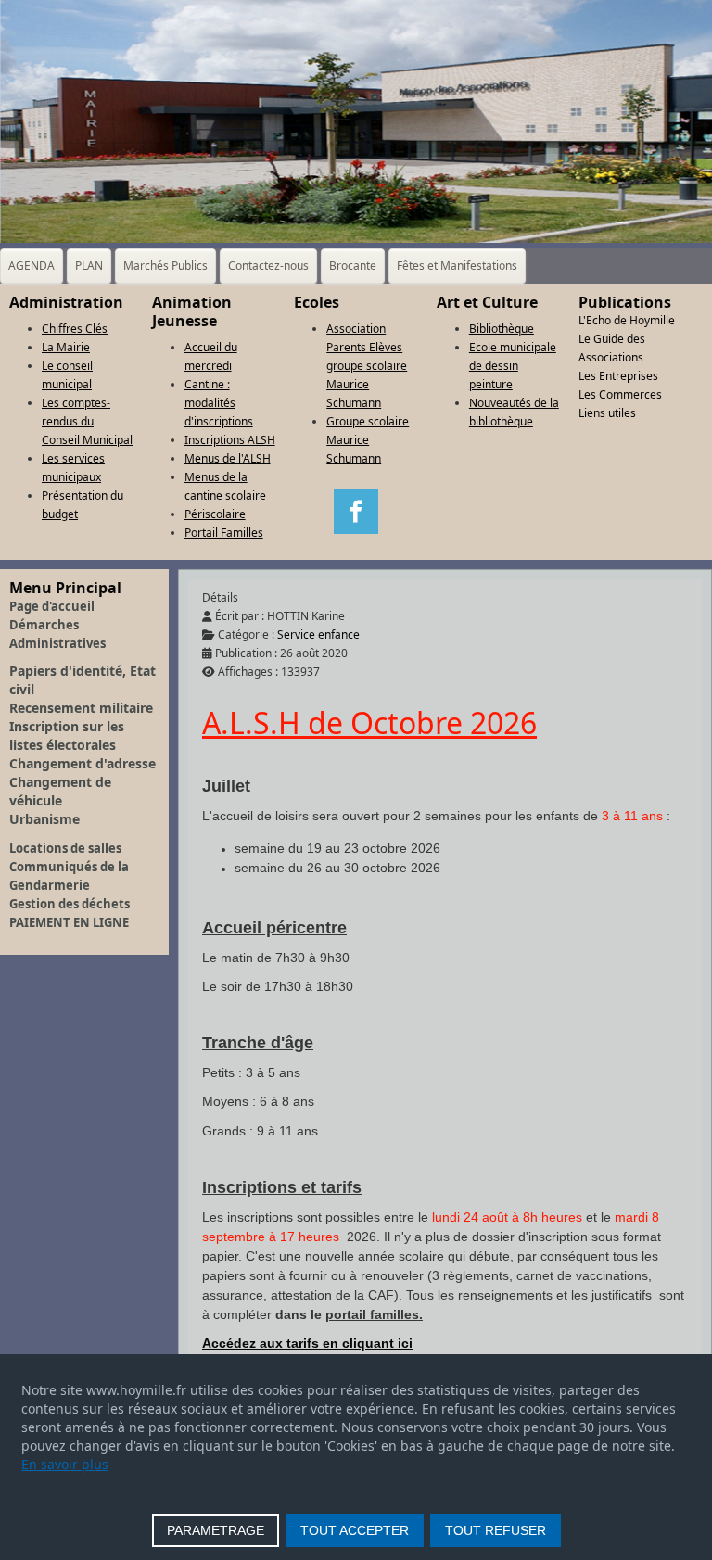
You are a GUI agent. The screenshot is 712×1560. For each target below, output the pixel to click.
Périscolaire (215, 514)
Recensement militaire (81, 708)
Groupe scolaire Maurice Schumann (367, 439)
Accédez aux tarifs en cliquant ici (307, 1343)
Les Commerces (620, 394)
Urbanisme (44, 819)
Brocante (352, 265)
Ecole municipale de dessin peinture (512, 365)
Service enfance (318, 634)
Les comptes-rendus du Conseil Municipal (87, 421)
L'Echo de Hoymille (626, 320)
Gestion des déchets (69, 903)
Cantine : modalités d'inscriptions (218, 402)
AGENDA (31, 265)
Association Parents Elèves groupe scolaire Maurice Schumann (366, 366)
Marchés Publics (165, 265)
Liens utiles (607, 413)
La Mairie (66, 347)
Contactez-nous (268, 265)
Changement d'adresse (82, 763)
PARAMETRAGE (215, 1530)
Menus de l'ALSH (227, 458)
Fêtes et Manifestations (457, 265)
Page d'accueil (52, 606)
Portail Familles (223, 532)
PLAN (89, 265)
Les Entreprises (618, 376)
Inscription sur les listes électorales (66, 735)
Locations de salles (65, 848)
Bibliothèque (501, 328)
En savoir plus (64, 1464)
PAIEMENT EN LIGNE (69, 922)
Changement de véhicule (60, 791)
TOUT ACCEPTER (354, 1530)
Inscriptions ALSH (229, 440)
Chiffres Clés (75, 328)
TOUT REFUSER (495, 1530)
